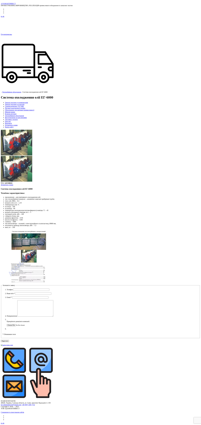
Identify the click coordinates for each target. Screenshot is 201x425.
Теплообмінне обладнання (11, 92)
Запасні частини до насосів (14, 104)
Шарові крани (10, 112)
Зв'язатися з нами (7, 185)
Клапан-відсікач (10, 114)
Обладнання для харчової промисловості (19, 110)
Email (9, 297)
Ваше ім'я (11, 293)
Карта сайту (9, 127)
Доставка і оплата (11, 119)
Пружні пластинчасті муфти (15, 108)
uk (3, 16)
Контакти (8, 123)
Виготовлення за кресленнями (16, 117)
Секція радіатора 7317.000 (14, 106)
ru (2, 16)
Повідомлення (12, 316)
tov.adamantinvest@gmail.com (11, 405)
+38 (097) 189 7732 (28, 405)
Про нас (8, 121)
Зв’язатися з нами (11, 125)
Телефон (10, 289)
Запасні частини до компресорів (16, 102)
